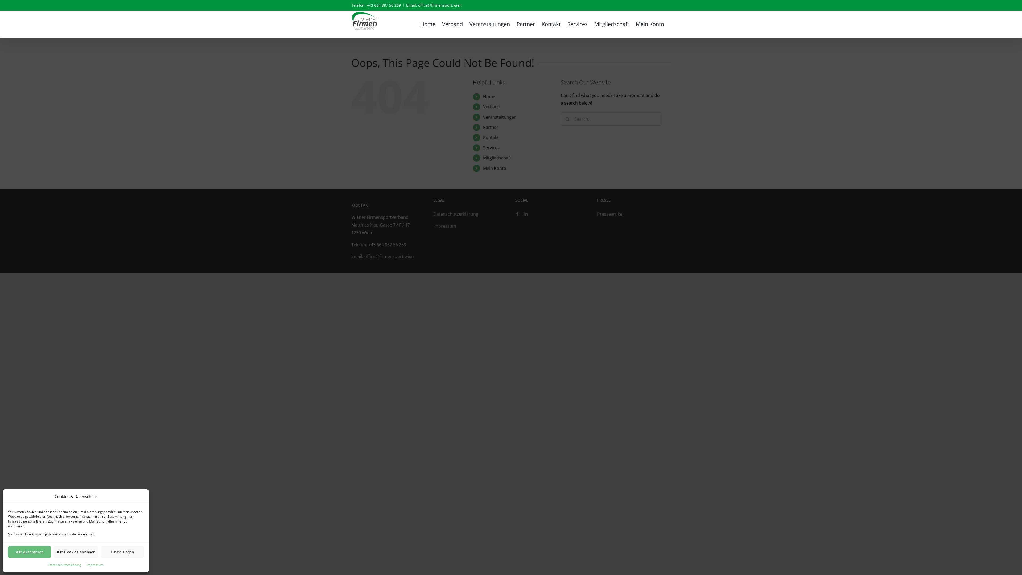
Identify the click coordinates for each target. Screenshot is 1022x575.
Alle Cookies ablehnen (76, 552)
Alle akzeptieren (29, 552)
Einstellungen (122, 552)
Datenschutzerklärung (64, 564)
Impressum (95, 564)
